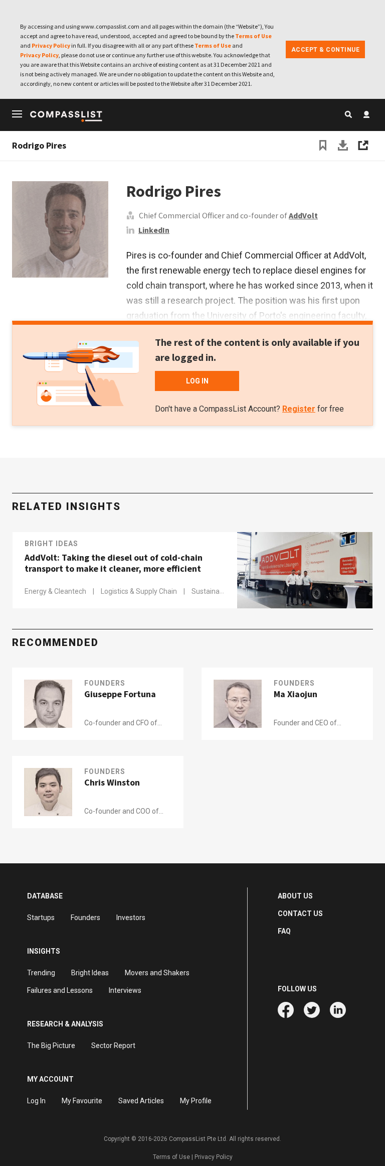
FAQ (284, 931)
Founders (104, 683)
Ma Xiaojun (295, 694)
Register (298, 409)
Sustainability (212, 591)
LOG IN (197, 381)
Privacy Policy (51, 45)
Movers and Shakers (157, 973)
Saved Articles (141, 1101)
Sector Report (113, 1046)
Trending (41, 973)
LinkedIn (153, 230)
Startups (41, 918)
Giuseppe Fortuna (120, 694)
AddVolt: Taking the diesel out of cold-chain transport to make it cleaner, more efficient (114, 563)
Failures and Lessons (60, 990)
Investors (130, 918)
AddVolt (303, 215)
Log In (36, 1101)
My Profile (196, 1101)
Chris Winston (112, 782)
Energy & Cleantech (56, 591)
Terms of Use (253, 36)
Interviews (125, 990)
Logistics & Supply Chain (139, 591)
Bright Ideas (51, 543)
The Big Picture (51, 1046)
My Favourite (82, 1101)
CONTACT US (300, 914)
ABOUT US (295, 896)
